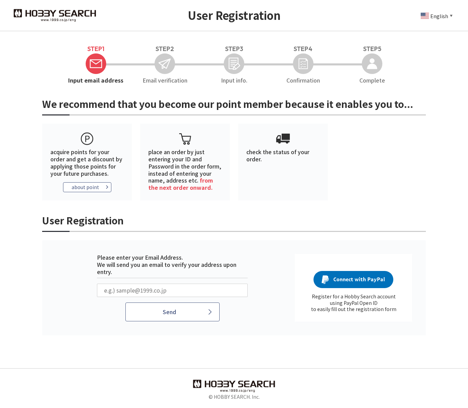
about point (85, 187)
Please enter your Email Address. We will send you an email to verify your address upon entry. (166, 264)
